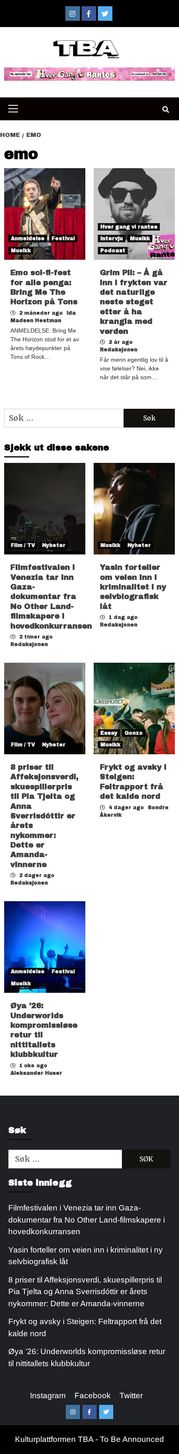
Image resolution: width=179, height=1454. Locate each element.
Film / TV (23, 545)
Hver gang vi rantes (128, 227)
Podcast (112, 251)
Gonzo (133, 733)
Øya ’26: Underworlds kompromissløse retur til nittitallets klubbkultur (86, 1357)
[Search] (165, 110)
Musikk (21, 251)
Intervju (111, 238)
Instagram (48, 1395)
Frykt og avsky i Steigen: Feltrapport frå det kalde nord (85, 1327)
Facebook (93, 1395)
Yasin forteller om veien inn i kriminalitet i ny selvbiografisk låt (133, 587)
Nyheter (53, 545)
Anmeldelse (28, 238)
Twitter (131, 1395)
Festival (63, 238)
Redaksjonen (118, 350)
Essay (108, 733)
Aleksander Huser (36, 1073)
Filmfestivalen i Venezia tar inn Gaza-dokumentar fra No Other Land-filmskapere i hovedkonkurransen (51, 596)
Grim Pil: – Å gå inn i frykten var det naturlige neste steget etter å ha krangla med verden (133, 301)
